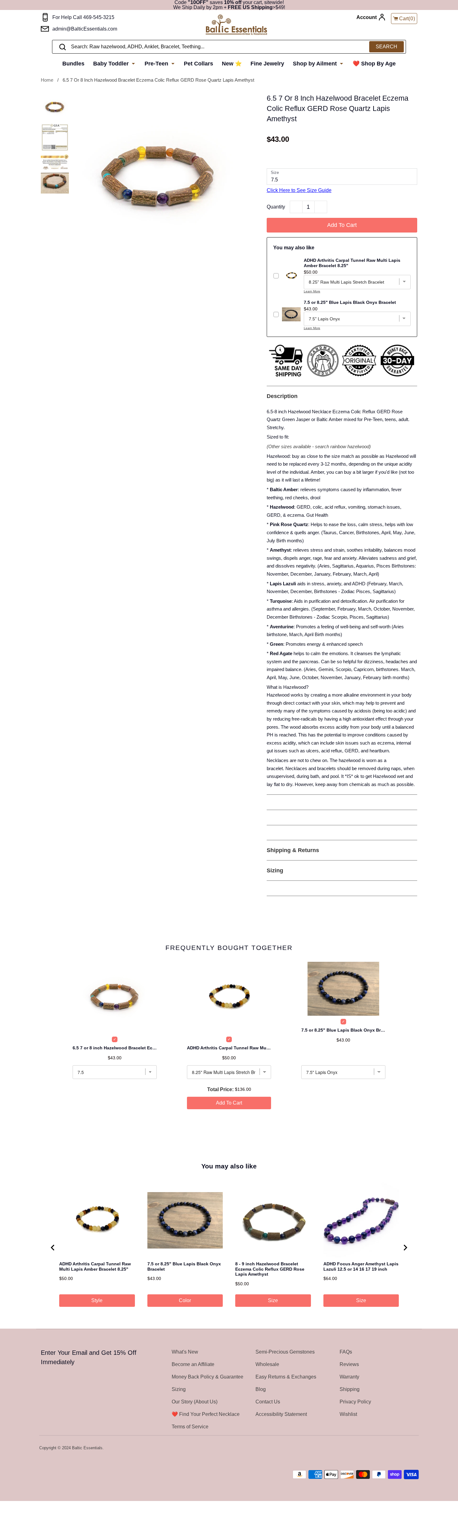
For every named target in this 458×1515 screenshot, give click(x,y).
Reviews (349, 1364)
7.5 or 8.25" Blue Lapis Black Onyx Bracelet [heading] (184, 1266)
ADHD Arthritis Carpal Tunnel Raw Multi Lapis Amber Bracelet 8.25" (229, 1047)
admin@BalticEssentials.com (84, 28)
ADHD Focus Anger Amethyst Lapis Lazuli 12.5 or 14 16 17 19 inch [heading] (360, 1266)
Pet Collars (198, 63)
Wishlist (348, 1414)
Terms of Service (190, 1426)
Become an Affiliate (193, 1364)
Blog (260, 1389)
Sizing (179, 1389)
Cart (407, 18)
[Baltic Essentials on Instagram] (414, 1448)
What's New (185, 1351)
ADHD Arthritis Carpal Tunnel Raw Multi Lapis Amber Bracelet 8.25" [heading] (95, 1266)
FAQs (346, 1351)
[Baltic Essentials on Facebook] (398, 1448)
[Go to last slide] (53, 1247)
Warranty (349, 1376)
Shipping (350, 1389)
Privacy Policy (355, 1401)
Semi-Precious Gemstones (285, 1351)
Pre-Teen (157, 63)
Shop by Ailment (315, 63)
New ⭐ (232, 63)
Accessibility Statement (281, 1414)
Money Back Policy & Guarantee (207, 1376)
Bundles (73, 63)
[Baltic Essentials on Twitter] (390, 1448)
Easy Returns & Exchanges (285, 1376)
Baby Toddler (111, 63)
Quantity (276, 206)
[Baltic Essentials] (236, 25)
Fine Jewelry (267, 63)
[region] (229, 1247)
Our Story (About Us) (194, 1401)
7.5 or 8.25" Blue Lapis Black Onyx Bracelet (343, 1030)
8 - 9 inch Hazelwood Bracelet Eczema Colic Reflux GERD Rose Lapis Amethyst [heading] (269, 1269)
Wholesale (267, 1364)
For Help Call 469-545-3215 (83, 17)
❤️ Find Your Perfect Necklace (206, 1414)
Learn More (312, 291)
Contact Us (267, 1401)
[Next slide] (405, 1247)
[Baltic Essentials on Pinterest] (406, 1448)
